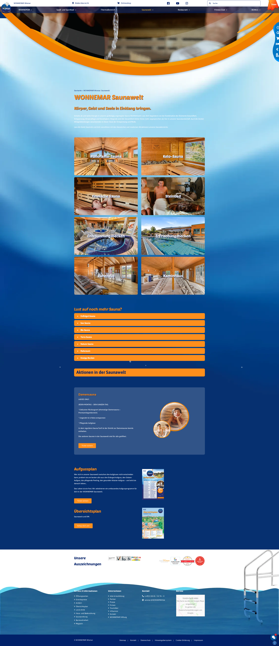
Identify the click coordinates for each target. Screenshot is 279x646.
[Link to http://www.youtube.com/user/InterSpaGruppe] (177, 3)
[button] (139, 316)
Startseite (78, 90)
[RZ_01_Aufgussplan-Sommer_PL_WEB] (153, 470)
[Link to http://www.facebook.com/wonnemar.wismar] (168, 3)
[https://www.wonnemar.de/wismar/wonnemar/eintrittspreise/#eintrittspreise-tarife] (277, 50)
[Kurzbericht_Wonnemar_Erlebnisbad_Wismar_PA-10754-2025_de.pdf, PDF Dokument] (131, 558)
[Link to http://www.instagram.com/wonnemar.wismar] (186, 3)
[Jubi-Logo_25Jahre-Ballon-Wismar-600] (6, 2)
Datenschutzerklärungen (189, 610)
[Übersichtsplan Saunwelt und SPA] (153, 509)
